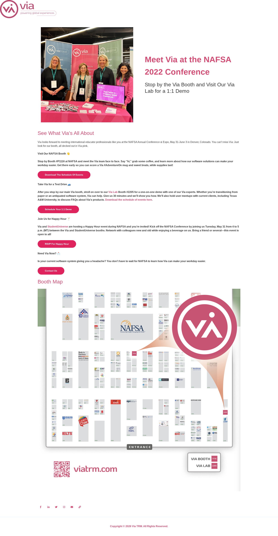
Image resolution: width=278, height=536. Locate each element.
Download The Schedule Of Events (64, 174)
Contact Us (51, 270)
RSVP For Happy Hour (57, 244)
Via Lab (113, 192)
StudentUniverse (57, 226)
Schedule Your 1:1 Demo (58, 209)
